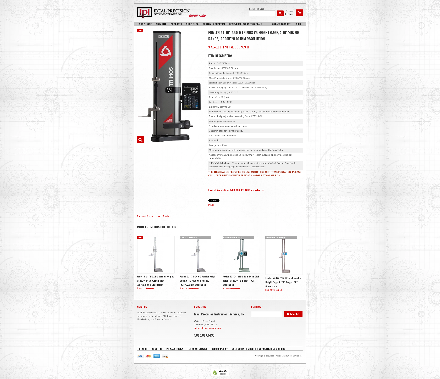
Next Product (164, 216)
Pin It (211, 205)
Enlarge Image (140, 139)
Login (298, 24)
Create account (281, 24)
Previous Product (145, 216)
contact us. (259, 190)
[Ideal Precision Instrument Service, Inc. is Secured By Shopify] (220, 375)
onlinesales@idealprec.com (207, 328)
